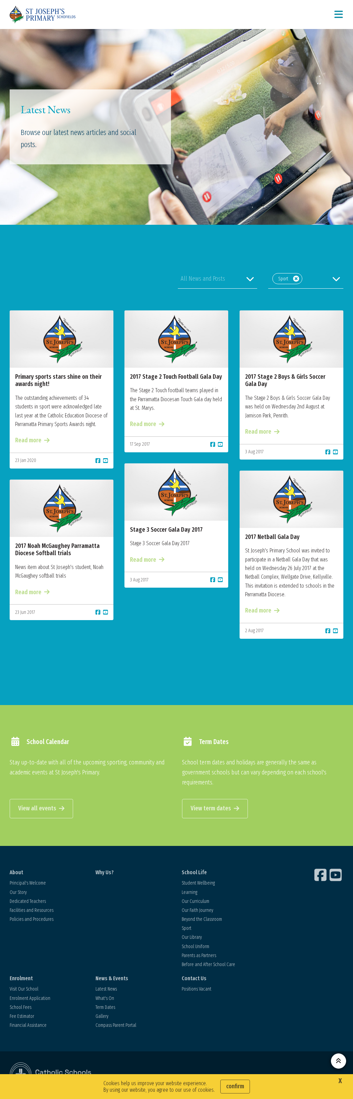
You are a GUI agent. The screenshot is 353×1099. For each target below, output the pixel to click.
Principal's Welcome (28, 883)
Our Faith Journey (197, 910)
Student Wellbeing (198, 883)
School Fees (20, 1007)
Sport (186, 928)
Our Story (18, 892)
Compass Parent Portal (115, 1025)
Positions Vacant (196, 989)
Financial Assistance (28, 1025)
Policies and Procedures (31, 919)
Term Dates (105, 1007)
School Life (194, 872)
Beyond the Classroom (202, 919)
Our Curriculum (195, 901)
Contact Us (194, 978)
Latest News (106, 989)
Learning (189, 892)
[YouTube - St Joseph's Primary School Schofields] (336, 875)
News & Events (111, 978)
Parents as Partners (199, 955)
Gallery (101, 1016)
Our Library (192, 937)
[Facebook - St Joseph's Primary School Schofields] (321, 875)
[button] (217, 278)
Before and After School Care (208, 964)
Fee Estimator (22, 1016)
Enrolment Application (30, 998)
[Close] (296, 279)
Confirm (235, 1086)
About (16, 872)
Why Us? (104, 872)
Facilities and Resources (31, 910)
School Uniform (195, 946)
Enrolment (21, 978)
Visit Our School (24, 989)
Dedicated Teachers (28, 901)
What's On (104, 998)
